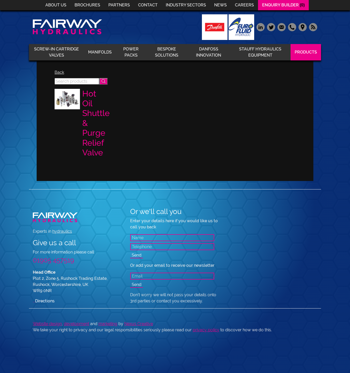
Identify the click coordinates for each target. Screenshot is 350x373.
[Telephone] (292, 26)
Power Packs (131, 52)
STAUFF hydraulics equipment (260, 52)
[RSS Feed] (312, 26)
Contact (148, 5)
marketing (107, 323)
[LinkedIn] (260, 26)
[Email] (281, 26)
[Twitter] (271, 26)
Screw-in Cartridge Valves (56, 52)
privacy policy (206, 329)
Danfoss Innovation (208, 52)
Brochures (87, 5)
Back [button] (59, 72)
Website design (47, 323)
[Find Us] (302, 26)
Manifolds (100, 52)
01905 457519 (53, 260)
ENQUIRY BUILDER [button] (283, 5)
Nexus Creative (138, 323)
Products (306, 52)
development (76, 323)
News (220, 5)
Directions (44, 301)
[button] (103, 81)
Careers (244, 5)
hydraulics (62, 231)
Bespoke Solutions (166, 52)
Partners (119, 5)
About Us (55, 5)
